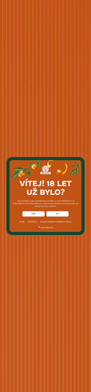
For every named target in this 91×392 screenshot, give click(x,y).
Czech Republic (47, 228)
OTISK (22, 222)
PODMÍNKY (32, 222)
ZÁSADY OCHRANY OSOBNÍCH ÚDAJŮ (55, 222)
